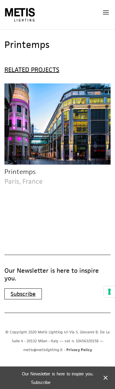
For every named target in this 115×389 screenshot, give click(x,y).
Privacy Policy (79, 349)
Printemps (19, 171)
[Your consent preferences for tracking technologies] (109, 291)
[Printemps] (57, 124)
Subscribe (23, 294)
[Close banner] (104, 378)
